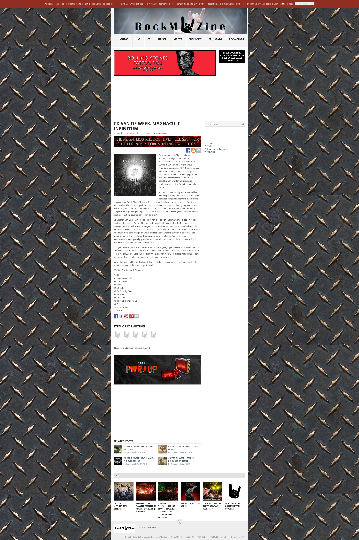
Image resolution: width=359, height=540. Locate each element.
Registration (238, 537)
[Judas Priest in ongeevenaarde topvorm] (235, 491)
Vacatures (211, 152)
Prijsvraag (215, 39)
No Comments (160, 133)
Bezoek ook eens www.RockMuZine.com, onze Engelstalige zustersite (232, 57)
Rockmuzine (150, 527)
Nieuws (123, 39)
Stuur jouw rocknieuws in (217, 149)
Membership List (219, 537)
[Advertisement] (179, 96)
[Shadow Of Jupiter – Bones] (190, 491)
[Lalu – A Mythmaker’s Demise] (124, 491)
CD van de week (145, 133)
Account (202, 537)
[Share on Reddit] (126, 316)
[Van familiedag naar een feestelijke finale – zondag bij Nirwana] (146, 491)
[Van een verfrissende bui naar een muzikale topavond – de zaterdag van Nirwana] (168, 491)
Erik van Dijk (118, 133)
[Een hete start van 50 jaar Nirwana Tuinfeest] (212, 491)
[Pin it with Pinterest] (131, 316)
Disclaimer (211, 146)
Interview (195, 39)
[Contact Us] (198, 150)
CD (148, 39)
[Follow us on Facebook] (188, 150)
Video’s (178, 39)
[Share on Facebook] (116, 316)
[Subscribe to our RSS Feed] (193, 150)
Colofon (210, 143)
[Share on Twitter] (121, 316)
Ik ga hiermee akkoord (304, 4)
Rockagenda (236, 39)
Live (137, 39)
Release (162, 39)
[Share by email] (136, 316)
